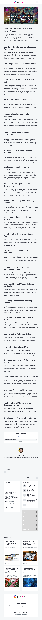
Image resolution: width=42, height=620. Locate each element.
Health (21, 605)
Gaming (12, 605)
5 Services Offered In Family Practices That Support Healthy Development (11, 503)
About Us (15, 612)
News (18, 605)
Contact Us (20, 612)
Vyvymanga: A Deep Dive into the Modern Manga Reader (29, 543)
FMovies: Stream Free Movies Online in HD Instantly (11, 543)
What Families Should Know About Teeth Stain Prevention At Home (11, 509)
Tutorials (21, 606)
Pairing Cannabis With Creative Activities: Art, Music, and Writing (11, 570)
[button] (4, 2)
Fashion (23, 605)
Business (15, 605)
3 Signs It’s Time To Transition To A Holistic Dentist (31, 495)
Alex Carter (21, 455)
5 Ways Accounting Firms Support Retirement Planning (11, 493)
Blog (6, 13)
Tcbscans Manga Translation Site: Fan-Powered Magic (29, 570)
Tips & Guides (33, 605)
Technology (8, 605)
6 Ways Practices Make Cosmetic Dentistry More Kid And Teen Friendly (11, 487)
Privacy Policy (25, 612)
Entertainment (11, 9)
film (23, 172)
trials (18, 227)
